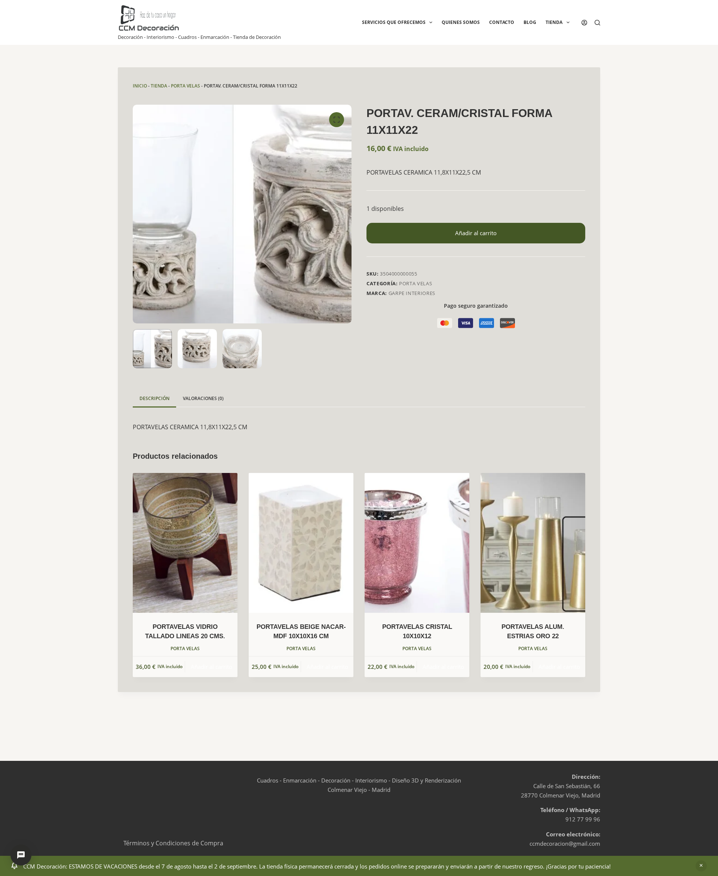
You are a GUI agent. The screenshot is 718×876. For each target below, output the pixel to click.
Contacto (501, 22)
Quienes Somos (461, 22)
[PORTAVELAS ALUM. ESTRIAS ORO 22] (533, 542)
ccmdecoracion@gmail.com (565, 843)
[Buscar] (597, 22)
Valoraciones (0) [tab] (203, 398)
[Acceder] (584, 22)
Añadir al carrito (476, 233)
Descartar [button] (701, 866)
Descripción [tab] (154, 398)
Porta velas (185, 86)
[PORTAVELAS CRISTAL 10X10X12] (417, 542)
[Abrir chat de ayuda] (20, 855)
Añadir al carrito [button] (211, 666)
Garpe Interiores (412, 293)
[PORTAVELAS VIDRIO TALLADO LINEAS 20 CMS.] (185, 542)
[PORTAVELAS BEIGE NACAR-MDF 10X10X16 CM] (301, 542)
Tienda (554, 22)
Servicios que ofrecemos (394, 22)
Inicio (140, 86)
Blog (530, 22)
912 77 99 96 (582, 819)
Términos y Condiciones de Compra (173, 843)
